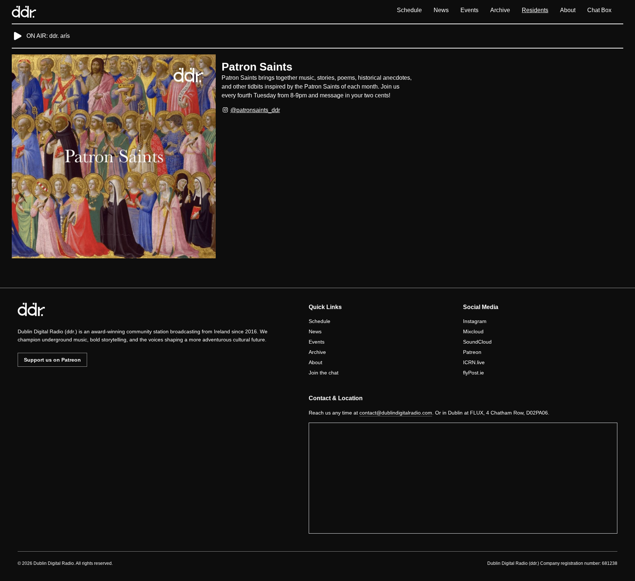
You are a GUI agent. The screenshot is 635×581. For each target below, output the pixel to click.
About (567, 10)
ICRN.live (474, 362)
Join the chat (323, 373)
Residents (535, 10)
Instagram (475, 321)
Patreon (472, 352)
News (441, 10)
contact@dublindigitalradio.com (395, 413)
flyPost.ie (473, 373)
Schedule (409, 10)
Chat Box (599, 10)
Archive (500, 10)
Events (469, 10)
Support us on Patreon (52, 360)
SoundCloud (477, 342)
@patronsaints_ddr (255, 110)
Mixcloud (473, 331)
